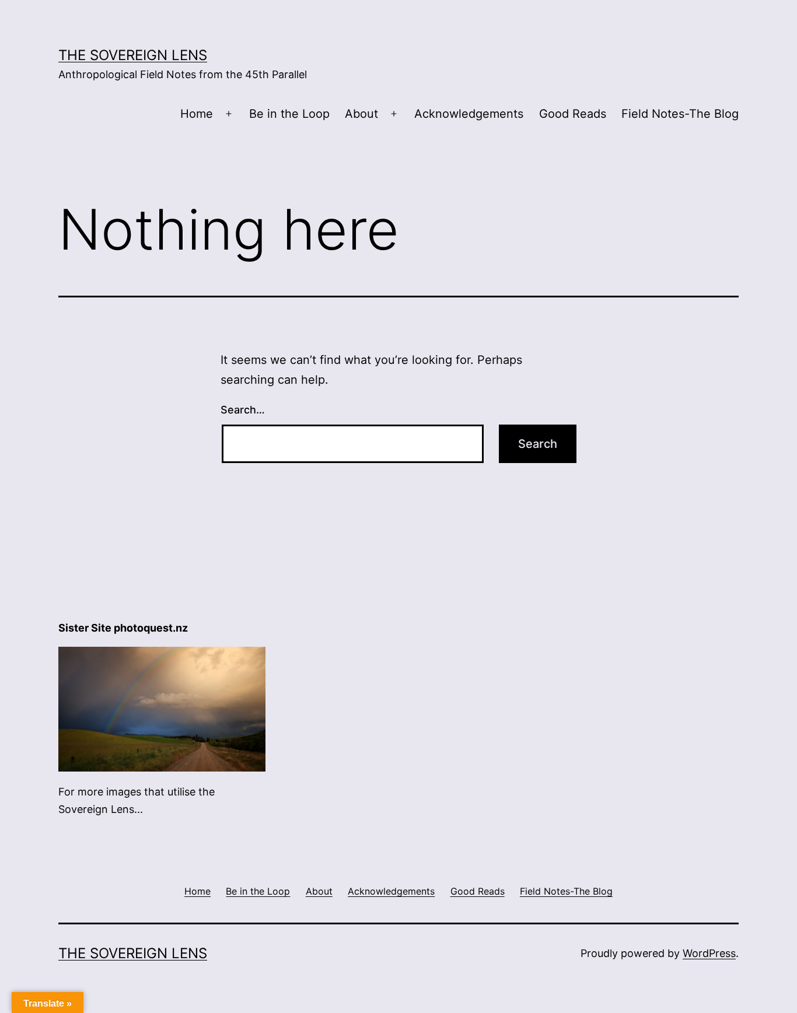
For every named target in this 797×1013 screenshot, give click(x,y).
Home (196, 114)
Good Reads (572, 114)
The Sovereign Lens (132, 55)
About (361, 114)
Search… (243, 410)
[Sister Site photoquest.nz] (161, 708)
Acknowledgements (468, 114)
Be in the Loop (289, 114)
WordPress (709, 953)
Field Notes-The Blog (680, 114)
